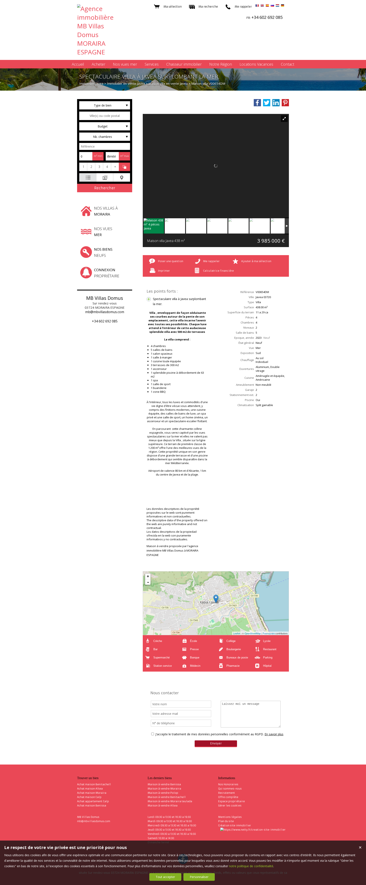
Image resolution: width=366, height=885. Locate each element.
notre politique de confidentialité (251, 866)
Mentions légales (230, 817)
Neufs (103, 252)
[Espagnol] (267, 6)
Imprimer (164, 270)
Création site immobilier (234, 825)
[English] (262, 6)
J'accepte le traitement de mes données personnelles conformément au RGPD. (209, 734)
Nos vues (103, 231)
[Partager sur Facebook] (257, 102)
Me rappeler (211, 261)
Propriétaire (106, 272)
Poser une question (170, 261)
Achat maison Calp (89, 797)
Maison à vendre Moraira (164, 788)
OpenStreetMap (252, 633)
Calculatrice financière (218, 270)
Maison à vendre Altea (162, 805)
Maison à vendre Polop (163, 792)
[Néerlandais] (277, 6)
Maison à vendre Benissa (164, 784)
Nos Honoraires (228, 784)
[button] (83, 167)
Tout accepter (165, 877)
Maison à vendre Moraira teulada (170, 801)
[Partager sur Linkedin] (276, 102)
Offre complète (228, 797)
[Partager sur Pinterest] (285, 102)
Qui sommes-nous (230, 788)
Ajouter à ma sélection (256, 261)
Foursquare (269, 633)
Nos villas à (106, 211)
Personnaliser (199, 877)
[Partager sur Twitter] (266, 102)
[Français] (257, 6)
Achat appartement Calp (93, 801)
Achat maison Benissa (91, 805)
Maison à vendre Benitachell (167, 797)
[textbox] (104, 116)
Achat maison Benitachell (94, 784)
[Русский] (272, 6)
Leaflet (236, 633)
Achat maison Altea (90, 788)
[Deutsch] (282, 6)
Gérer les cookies (229, 805)
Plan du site (226, 821)
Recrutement (226, 792)
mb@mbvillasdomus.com (104, 312)
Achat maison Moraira (91, 792)
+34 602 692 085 (105, 321)
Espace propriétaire (231, 801)
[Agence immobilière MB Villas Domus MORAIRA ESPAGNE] (100, 52)
